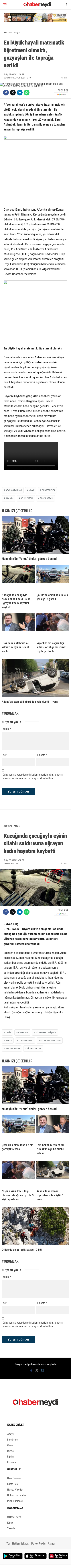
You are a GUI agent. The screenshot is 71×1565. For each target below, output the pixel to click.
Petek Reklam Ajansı (43, 1543)
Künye (10, 1522)
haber (9, 1040)
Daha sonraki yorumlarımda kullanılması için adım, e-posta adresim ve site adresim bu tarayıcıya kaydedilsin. (33, 776)
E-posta (42, 754)
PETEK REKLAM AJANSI (50, 1040)
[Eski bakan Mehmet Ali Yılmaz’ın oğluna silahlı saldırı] (18, 626)
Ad (5, 754)
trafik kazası (46, 498)
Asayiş (64, 77)
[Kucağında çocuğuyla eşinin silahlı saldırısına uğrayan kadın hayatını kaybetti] (18, 577)
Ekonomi (11, 1462)
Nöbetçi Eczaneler (16, 1495)
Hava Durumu (14, 1478)
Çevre (10, 1445)
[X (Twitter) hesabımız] (36, 1370)
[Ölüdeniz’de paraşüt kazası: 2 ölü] (35, 1226)
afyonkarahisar (14, 490)
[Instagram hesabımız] (42, 1370)
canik (8, 1032)
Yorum (7, 728)
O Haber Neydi (14, 1517)
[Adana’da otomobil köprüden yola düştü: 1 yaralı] (35, 678)
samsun (9, 498)
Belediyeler (12, 1439)
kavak (31, 490)
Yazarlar (11, 1528)
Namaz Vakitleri (15, 1489)
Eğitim (10, 1456)
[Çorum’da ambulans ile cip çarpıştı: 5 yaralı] (52, 577)
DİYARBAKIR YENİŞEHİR (46, 1032)
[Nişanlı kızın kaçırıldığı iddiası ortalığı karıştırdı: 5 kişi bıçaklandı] (52, 626)
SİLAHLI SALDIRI (34, 1048)
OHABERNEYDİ (48, 490)
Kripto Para (13, 1484)
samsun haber (13, 1048)
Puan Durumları (15, 1500)
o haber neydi (26, 1040)
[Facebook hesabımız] (31, 1370)
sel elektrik (27, 498)
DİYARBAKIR (23, 1032)
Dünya (10, 1450)
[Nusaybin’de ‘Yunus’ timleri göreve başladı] (35, 535)
